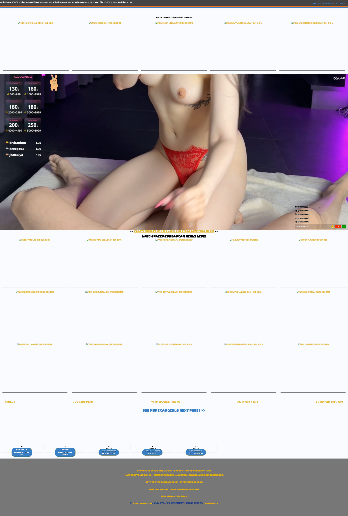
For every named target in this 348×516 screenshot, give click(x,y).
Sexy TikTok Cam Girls (174, 496)
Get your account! (161, 482)
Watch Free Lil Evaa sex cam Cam (152, 452)
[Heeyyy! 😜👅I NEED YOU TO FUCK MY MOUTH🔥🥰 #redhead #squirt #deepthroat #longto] (243, 344)
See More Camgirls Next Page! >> (174, 410)
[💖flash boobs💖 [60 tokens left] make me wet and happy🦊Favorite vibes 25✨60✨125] (313, 292)
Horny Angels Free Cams (184, 489)
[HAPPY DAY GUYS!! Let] (313, 344)
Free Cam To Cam (158, 489)
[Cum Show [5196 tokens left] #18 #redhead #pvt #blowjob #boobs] (174, 23)
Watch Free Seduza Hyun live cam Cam (109, 452)
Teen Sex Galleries (165, 402)
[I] (174, 292)
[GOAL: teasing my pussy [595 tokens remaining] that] (34, 240)
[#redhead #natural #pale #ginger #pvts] (36, 23)
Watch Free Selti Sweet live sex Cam (196, 452)
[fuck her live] (105, 23)
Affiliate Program (191, 482)
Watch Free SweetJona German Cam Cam (65, 452)
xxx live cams (83, 402)
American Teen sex (329, 402)
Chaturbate (211, 503)
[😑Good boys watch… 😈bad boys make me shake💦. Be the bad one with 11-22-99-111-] (35, 292)
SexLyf (10, 402)
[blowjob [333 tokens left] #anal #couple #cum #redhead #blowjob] (104, 292)
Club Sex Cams (247, 402)
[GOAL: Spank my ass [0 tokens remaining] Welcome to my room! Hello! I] (312, 23)
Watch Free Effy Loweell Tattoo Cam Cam (21, 452)
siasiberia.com (6, 2)
